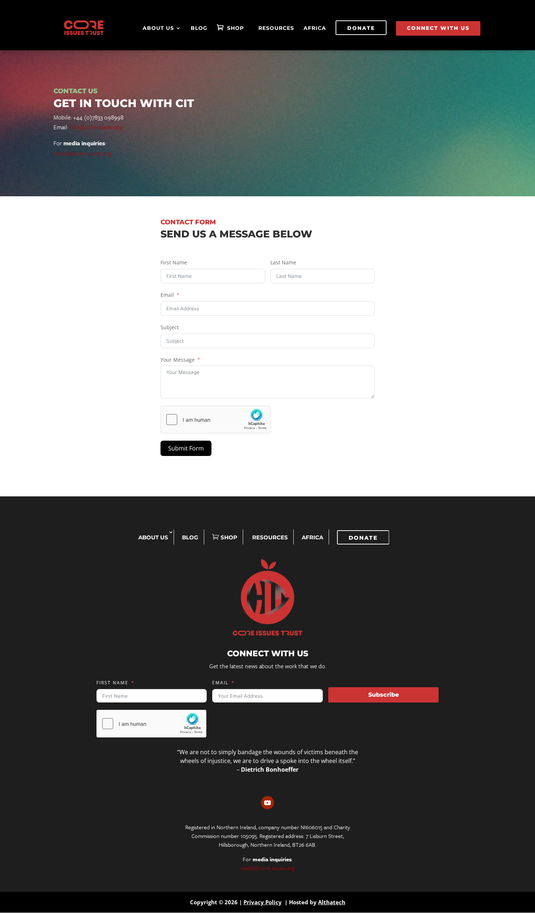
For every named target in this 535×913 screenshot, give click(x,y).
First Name (173, 262)
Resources (276, 28)
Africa (315, 28)
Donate (361, 28)
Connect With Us (438, 28)
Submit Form (186, 448)
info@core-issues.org (96, 127)
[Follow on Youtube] (267, 802)
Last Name (283, 262)
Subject (169, 327)
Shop (235, 28)
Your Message (177, 359)
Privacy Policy (262, 902)
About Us (158, 28)
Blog (199, 28)
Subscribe (383, 694)
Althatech (331, 902)
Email (167, 294)
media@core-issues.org (82, 153)
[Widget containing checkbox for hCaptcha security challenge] (215, 419)
